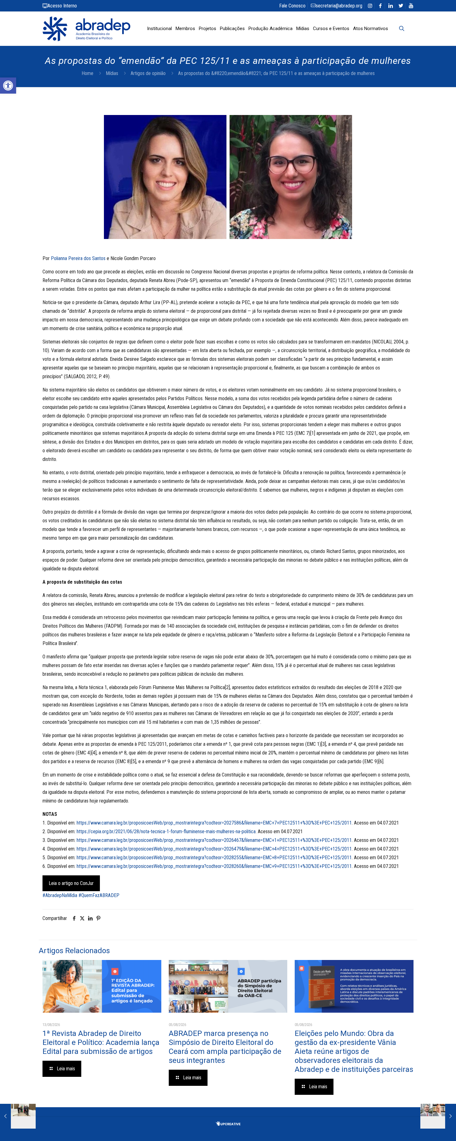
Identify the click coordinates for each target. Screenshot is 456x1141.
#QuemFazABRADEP (98, 895)
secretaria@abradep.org (339, 6)
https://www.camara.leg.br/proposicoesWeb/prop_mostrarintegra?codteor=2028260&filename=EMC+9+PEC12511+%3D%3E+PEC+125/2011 (214, 866)
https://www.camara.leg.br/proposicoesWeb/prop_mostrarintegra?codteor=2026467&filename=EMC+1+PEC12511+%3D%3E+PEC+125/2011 (214, 840)
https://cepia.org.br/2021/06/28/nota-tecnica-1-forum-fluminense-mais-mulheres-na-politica (166, 831)
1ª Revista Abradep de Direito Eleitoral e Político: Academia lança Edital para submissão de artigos (100, 1042)
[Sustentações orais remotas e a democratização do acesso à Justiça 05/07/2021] (438, 1116)
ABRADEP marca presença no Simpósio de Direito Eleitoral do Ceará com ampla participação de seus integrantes (225, 1047)
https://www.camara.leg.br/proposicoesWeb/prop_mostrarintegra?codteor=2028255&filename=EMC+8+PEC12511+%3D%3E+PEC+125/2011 (214, 857)
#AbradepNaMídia (59, 895)
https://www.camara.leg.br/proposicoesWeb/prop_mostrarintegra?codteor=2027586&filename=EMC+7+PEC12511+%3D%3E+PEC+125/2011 (214, 823)
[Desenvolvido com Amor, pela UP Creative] (228, 1124)
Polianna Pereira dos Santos (78, 258)
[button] (8, 85)
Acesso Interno (62, 6)
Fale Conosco (292, 6)
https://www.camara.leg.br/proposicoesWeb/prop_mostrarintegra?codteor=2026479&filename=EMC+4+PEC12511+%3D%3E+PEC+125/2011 (214, 849)
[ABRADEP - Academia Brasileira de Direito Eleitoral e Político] (86, 28)
